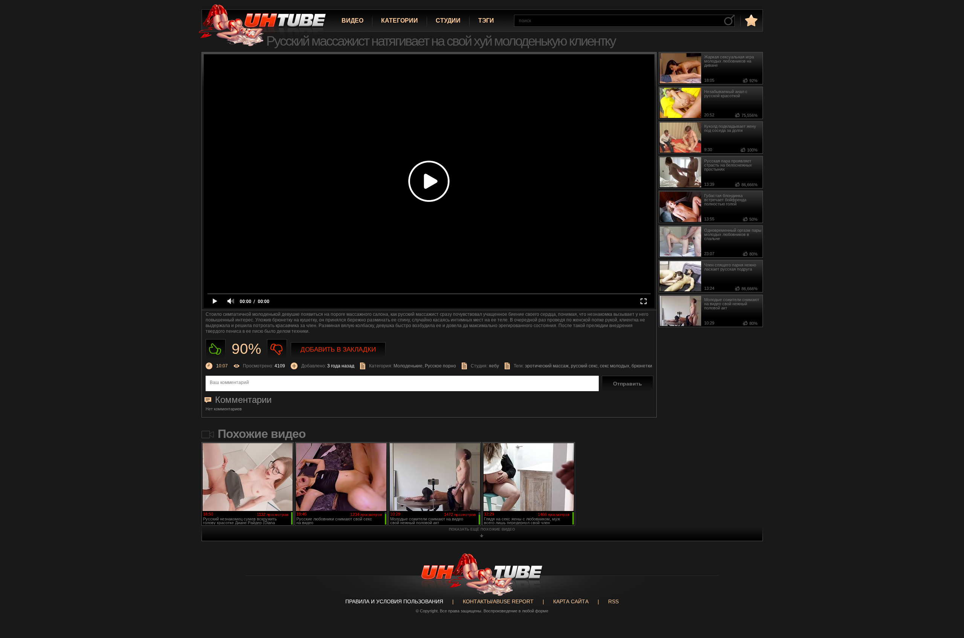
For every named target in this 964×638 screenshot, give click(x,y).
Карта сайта (571, 601)
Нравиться (216, 349)
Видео (352, 20)
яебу (494, 366)
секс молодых (614, 366)
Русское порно (440, 366)
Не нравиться (277, 349)
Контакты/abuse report (498, 601)
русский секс (584, 366)
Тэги (486, 20)
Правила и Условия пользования (394, 601)
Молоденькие (408, 366)
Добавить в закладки (338, 349)
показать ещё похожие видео (482, 529)
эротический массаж (547, 366)
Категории (399, 20)
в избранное (750, 20)
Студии (448, 20)
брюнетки (641, 366)
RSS (613, 601)
